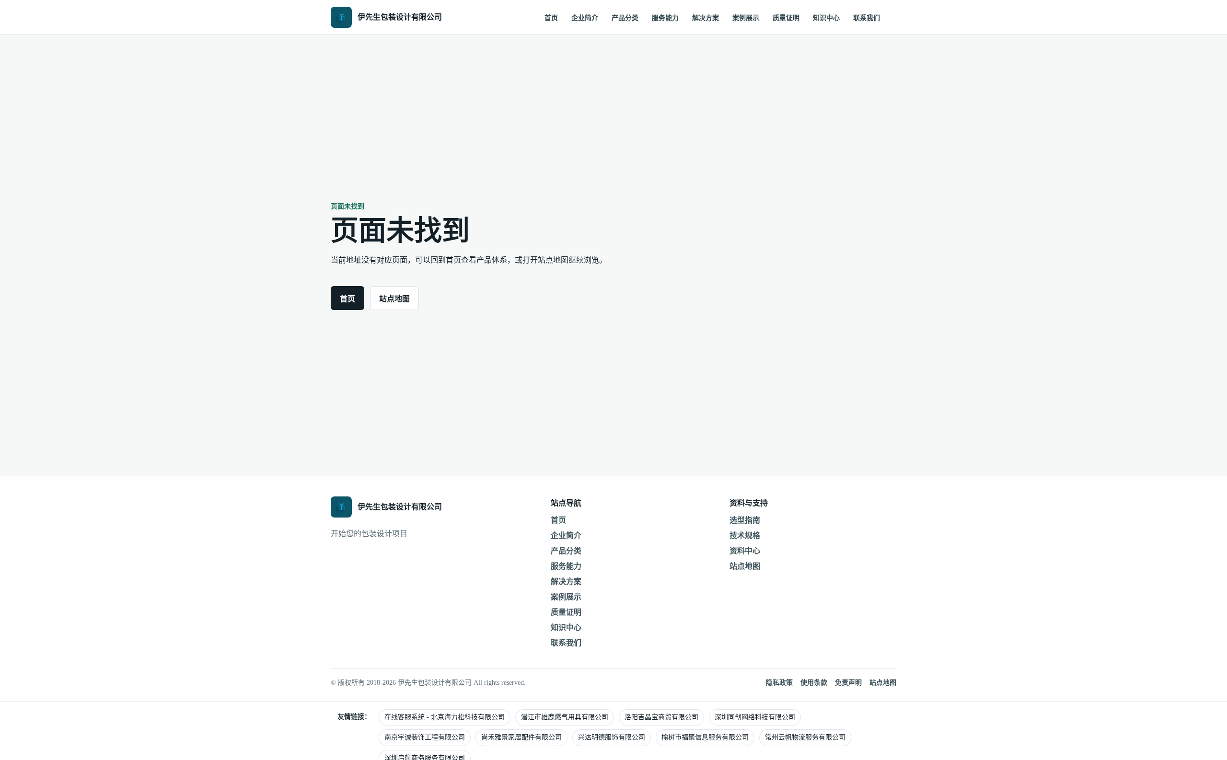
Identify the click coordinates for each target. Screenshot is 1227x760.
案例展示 (745, 18)
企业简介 (584, 18)
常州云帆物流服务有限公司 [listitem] (805, 737)
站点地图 (394, 299)
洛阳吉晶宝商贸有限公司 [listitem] (661, 717)
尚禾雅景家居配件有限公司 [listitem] (521, 737)
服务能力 (665, 18)
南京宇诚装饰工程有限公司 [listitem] (424, 737)
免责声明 (848, 682)
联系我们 (866, 18)
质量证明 (786, 18)
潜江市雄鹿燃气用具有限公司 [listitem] (564, 717)
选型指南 (744, 520)
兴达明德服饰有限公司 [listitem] (611, 737)
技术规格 (744, 535)
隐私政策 (779, 682)
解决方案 (705, 18)
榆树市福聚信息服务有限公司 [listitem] (705, 737)
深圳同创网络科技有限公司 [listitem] (755, 717)
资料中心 (744, 551)
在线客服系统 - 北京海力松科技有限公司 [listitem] (444, 717)
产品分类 (625, 18)
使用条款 (813, 682)
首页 (551, 18)
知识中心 (826, 18)
